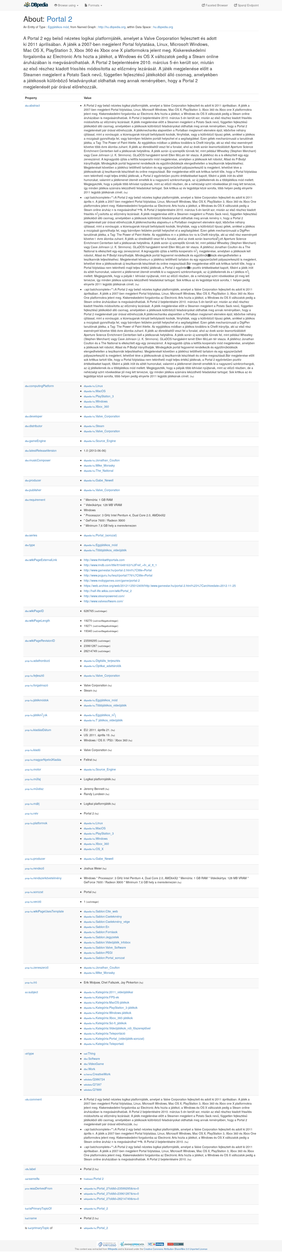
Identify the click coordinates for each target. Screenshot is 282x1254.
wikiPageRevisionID (40, 640)
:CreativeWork (97, 1074)
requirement (35, 500)
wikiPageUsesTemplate (44, 911)
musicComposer (38, 460)
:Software (92, 1058)
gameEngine (35, 441)
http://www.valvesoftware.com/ (103, 601)
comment (33, 1099)
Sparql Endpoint (248, 5)
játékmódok (37, 700)
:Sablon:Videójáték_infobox (107, 942)
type (30, 545)
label (30, 1169)
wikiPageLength (37, 620)
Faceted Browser (216, 5)
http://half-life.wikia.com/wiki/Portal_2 (108, 591)
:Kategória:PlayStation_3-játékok (110, 1007)
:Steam (94, 426)
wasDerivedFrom (38, 1188)
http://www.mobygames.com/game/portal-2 (112, 580)
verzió (33, 901)
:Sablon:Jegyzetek (101, 937)
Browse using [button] (66, 5)
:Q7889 (93, 1089)
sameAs (32, 1179)
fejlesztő (34, 675)
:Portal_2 (96, 1208)
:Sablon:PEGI (98, 952)
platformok (36, 823)
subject (31, 992)
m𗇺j (32, 803)
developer (33, 416)
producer (33, 480)
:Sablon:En (96, 927)
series (31, 535)
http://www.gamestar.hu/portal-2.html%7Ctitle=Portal (118, 570)
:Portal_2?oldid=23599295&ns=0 (111, 1188)
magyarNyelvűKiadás (43, 759)
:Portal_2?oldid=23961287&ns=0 (111, 1193)
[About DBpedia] (35, 5)
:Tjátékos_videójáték (103, 720)
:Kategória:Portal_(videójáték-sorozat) (114, 1038)
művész (34, 789)
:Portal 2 (94, 1179)
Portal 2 (59, 18)
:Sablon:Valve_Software (105, 947)
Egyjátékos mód (58, 27)
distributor (33, 426)
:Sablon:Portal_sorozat (104, 958)
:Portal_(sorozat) (100, 535)
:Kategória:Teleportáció (104, 1033)
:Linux (93, 386)
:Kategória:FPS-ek (101, 997)
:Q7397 (93, 1084)
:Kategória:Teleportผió (104, 1044)
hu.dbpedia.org (163, 27)
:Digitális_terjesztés (102, 661)
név (31, 813)
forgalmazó (36, 685)
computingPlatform (39, 386)
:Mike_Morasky (99, 465)
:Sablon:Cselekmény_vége (107, 921)
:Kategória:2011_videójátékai (108, 992)
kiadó (32, 750)
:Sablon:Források (100, 932)
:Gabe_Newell (98, 480)
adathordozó (37, 661)
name (31, 1218)
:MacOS (94, 391)
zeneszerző (37, 967)
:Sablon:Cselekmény (103, 916)
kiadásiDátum (38, 730)
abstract (32, 105)
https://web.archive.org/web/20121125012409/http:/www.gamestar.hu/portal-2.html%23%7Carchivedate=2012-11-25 (160, 586)
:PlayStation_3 (99, 396)
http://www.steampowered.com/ (104, 596)
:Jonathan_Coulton (102, 460)
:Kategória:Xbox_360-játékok (108, 1018)
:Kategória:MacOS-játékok (106, 1002)
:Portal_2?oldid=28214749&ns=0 (111, 1199)
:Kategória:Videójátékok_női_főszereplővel (117, 1028)
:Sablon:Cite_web (101, 911)
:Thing (89, 1053)
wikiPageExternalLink (41, 560)
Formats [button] (94, 5)
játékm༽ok (36, 715)
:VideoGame (94, 1064)
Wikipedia (112, 1248)
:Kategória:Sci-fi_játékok (105, 1023)
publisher (33, 490)
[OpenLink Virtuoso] (107, 1244)
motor (33, 769)
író (31, 982)
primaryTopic (38, 1228)
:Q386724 (94, 1079)
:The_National (98, 470)
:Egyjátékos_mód (100, 545)
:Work (89, 1069)
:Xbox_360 (96, 406)
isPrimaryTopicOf (38, 1208)
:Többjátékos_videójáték (105, 550)
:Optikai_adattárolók (102, 666)
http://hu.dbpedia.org (112, 27)
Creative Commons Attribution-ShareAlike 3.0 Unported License (175, 1248)
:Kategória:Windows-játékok (107, 1013)
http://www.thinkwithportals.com (104, 560)
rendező (34, 868)
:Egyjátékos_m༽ (100, 715)
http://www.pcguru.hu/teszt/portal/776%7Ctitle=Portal (118, 575)
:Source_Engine (100, 441)
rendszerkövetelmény (43, 878)
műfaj (33, 779)
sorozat (34, 892)
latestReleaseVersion (41, 450)
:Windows (96, 401)
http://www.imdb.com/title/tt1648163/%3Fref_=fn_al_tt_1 (120, 565)
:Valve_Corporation (102, 416)
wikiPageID (34, 611)
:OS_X (93, 849)
